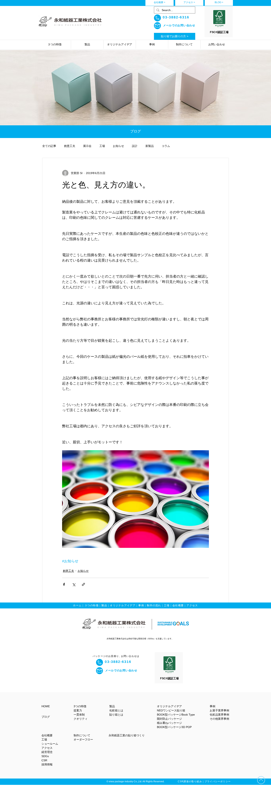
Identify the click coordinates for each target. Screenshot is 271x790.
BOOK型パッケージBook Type (176, 714)
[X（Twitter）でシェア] (74, 584)
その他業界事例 (219, 718)
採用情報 (47, 764)
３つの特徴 (92, 605)
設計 (134, 146)
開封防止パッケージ (169, 718)
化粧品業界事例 (219, 714)
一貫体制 (79, 714)
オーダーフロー (83, 739)
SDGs (45, 756)
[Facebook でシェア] (64, 584)
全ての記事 (49, 146)
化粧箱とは (116, 710)
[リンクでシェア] (83, 584)
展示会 (87, 146)
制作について (82, 735)
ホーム (77, 605)
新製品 (149, 146)
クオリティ (80, 718)
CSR (44, 760)
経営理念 (47, 752)
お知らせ (118, 146)
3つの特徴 (80, 706)
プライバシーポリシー (218, 781)
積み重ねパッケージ (169, 722)
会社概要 (178, 605)
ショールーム (49, 743)
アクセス (192, 605)
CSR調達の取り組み (190, 781)
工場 (102, 146)
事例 (141, 605)
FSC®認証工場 (219, 32)
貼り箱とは (116, 714)
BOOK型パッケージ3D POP (174, 727)
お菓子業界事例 (219, 710)
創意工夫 (69, 146)
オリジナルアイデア (123, 605)
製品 (104, 605)
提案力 (78, 710)
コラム (166, 146)
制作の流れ (154, 605)
